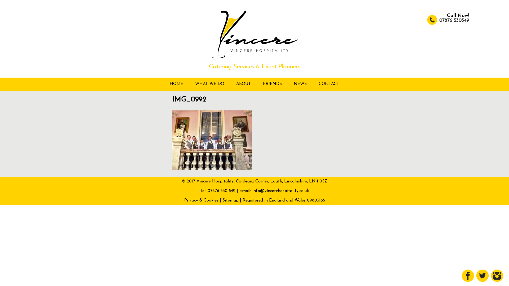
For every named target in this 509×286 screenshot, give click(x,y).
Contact (329, 84)
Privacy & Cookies (201, 200)
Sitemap (230, 200)
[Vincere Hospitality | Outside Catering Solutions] (255, 57)
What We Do (209, 84)
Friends (272, 84)
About (243, 84)
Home (176, 84)
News (300, 84)
